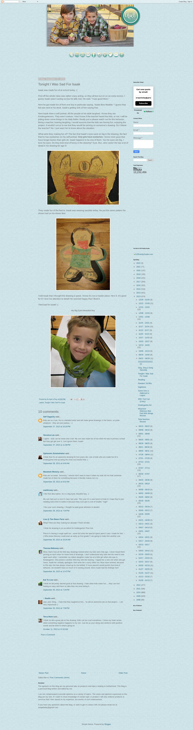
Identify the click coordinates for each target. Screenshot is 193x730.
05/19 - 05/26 (144, 501)
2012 (138, 585)
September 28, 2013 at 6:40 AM (56, 463)
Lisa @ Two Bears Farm (53, 519)
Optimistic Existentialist (54, 453)
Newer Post (43, 673)
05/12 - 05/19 (144, 507)
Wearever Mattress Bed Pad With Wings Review (145, 412)
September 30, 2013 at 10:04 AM (56, 540)
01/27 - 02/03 (144, 569)
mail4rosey (48, 490)
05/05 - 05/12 (144, 510)
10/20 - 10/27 (144, 341)
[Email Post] (71, 399)
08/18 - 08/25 (144, 443)
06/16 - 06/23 (144, 484)
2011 (138, 589)
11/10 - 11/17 (144, 330)
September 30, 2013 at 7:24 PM (56, 590)
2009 (138, 596)
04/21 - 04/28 (144, 520)
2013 (138, 296)
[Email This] (75, 399)
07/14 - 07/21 (144, 462)
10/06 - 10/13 (144, 351)
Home (83, 673)
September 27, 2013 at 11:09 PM (56, 445)
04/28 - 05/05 (144, 514)
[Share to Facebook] (82, 399)
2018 (138, 278)
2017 (138, 282)
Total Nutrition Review (144, 420)
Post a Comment (48, 635)
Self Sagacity (49, 417)
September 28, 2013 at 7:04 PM (56, 511)
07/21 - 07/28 (144, 458)
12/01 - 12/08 (144, 317)
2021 (138, 267)
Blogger (108, 724)
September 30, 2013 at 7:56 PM (56, 608)
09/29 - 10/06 (144, 355)
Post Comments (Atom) (59, 678)
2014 (138, 293)
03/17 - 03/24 (144, 541)
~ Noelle (46, 598)
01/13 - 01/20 (144, 577)
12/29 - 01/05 (144, 300)
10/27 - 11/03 (144, 338)
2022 (138, 263)
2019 (138, 274)
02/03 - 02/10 (144, 565)
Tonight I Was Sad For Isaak (55, 402)
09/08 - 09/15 (144, 430)
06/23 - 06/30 (144, 480)
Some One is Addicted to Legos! (143, 393)
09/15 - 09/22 (144, 426)
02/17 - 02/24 (144, 558)
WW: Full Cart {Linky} (144, 400)
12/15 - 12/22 (144, 307)
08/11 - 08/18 (144, 447)
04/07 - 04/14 (144, 527)
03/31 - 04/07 (144, 531)
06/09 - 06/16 (144, 490)
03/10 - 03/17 (144, 545)
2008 (138, 600)
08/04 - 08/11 (144, 451)
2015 (138, 289)
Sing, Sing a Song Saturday (145, 369)
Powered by (138, 111)
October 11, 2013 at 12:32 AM (55, 629)
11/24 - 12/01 (144, 323)
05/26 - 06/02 (144, 497)
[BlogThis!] (77, 399)
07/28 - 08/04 (144, 455)
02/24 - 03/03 (144, 554)
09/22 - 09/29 (144, 358)
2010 (138, 592)
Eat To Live (48, 580)
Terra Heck (48, 617)
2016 (138, 285)
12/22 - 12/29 (144, 303)
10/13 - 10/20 (144, 345)
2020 (138, 270)
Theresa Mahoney (51, 548)
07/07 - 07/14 (144, 468)
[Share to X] (79, 399)
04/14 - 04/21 (144, 524)
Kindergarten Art (145, 405)
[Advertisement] (83, 654)
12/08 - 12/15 (144, 313)
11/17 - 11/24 (144, 327)
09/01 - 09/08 (144, 434)
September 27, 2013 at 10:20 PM (56, 427)
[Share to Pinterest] (84, 399)
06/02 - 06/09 (144, 493)
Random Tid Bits (145, 383)
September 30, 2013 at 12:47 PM (56, 571)
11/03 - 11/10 (144, 334)
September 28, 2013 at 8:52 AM (56, 482)
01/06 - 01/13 (144, 580)
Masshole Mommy (51, 472)
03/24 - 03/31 (144, 537)
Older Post (123, 673)
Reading (141, 380)
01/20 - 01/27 (144, 573)
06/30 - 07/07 (144, 474)
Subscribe (143, 103)
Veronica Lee (49, 435)
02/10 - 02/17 (144, 562)
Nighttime (142, 387)
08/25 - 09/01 (144, 440)
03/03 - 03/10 (144, 551)
